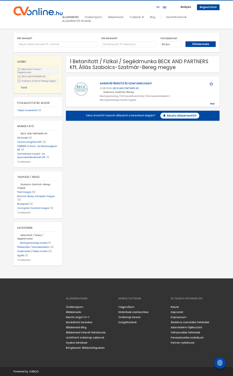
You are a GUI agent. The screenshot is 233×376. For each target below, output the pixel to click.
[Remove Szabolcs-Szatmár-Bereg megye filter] (19, 184)
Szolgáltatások (127, 322)
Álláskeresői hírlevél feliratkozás (86, 332)
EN (158, 7)
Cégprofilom (126, 307)
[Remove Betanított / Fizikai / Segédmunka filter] (19, 235)
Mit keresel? (24, 38)
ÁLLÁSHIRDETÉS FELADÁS (76, 21)
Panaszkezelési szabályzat (187, 337)
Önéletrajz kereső (129, 317)
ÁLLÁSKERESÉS (70, 17)
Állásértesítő (116, 17)
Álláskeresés (73, 312)
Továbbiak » (24, 161)
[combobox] (57, 44)
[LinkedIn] (28, 307)
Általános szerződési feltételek (190, 322)
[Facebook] (16, 307)
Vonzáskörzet (168, 38)
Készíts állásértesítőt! (182, 115)
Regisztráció (208, 7)
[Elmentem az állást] (211, 83)
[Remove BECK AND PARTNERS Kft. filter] (19, 133)
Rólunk (175, 307)
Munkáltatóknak (176, 17)
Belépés (186, 7)
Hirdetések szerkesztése (133, 312)
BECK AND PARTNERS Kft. (126, 88)
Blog (152, 17)
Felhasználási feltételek (185, 332)
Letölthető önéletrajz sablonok (85, 337)
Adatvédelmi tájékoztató (186, 327)
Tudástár (135, 17)
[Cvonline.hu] (38, 10)
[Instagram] (22, 307)
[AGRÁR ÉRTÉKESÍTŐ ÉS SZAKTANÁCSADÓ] (81, 89)
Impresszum (178, 317)
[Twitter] (33, 307)
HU (164, 7)
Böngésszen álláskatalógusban (85, 348)
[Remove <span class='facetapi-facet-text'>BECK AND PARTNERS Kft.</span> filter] (19, 76)
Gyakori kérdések (76, 342)
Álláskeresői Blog (76, 327)
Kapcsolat (177, 312)
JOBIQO (34, 371)
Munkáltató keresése (79, 322)
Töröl (24, 87)
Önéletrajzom (93, 17)
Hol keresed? (109, 38)
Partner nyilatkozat (183, 342)
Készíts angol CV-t (77, 317)
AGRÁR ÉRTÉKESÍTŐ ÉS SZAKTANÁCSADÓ (126, 83)
